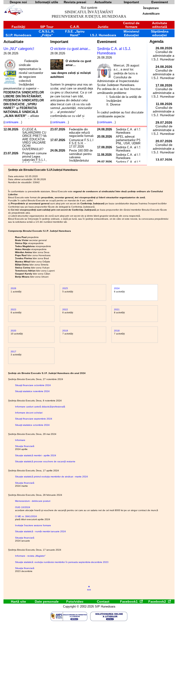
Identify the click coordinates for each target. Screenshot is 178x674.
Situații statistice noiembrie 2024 (32, 391)
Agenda (156, 41)
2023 (13, 309)
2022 (65, 309)
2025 (65, 288)
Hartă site (18, 601)
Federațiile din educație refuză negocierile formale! (82, 133)
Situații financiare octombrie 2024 (33, 385)
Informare (20, 440)
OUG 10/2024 (22, 507)
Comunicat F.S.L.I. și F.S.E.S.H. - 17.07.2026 (83, 143)
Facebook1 (129, 601)
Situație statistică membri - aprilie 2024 (35, 455)
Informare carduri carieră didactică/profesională (40, 406)
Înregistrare (151, 8)
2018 (117, 330)
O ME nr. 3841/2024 (26, 516)
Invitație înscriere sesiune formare (33, 525)
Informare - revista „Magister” (30, 556)
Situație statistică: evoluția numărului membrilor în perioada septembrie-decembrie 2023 (61, 562)
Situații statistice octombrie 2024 (32, 425)
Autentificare (151, 13)
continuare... (12, 122)
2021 (117, 309)
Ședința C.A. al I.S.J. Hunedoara (114, 51)
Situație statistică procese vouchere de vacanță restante (45, 461)
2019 (65, 330)
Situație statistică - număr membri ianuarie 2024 (40, 531)
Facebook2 (157, 601)
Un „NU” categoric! (18, 49)
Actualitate (13, 41)
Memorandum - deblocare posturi (32, 501)
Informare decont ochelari (28, 412)
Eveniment (107, 41)
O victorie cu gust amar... (70, 49)
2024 (117, 288)
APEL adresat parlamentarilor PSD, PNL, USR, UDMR (130, 140)
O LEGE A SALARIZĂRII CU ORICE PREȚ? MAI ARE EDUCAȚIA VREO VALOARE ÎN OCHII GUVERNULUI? (36, 139)
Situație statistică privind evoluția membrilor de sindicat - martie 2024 (51, 476)
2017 (13, 351)
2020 (13, 330)
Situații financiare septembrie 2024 (33, 418)
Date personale (47, 601)
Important (59, 41)
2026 (13, 288)
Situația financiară (24, 446)
